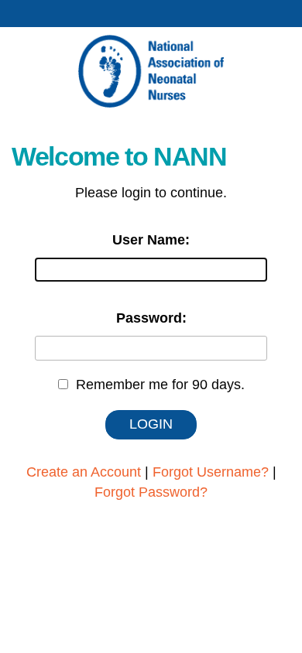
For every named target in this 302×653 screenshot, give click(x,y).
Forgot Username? (211, 472)
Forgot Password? (151, 492)
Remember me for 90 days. (160, 384)
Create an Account (83, 472)
